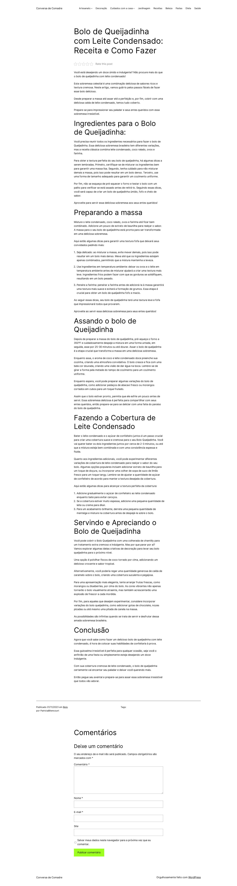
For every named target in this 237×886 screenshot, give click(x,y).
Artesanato (85, 8)
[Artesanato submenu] (91, 8)
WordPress (194, 877)
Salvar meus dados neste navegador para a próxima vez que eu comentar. (114, 842)
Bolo (65, 707)
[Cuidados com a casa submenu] (134, 8)
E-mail (78, 812)
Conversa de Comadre (49, 8)
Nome (78, 798)
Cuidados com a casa (121, 8)
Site (76, 826)
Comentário (82, 764)
